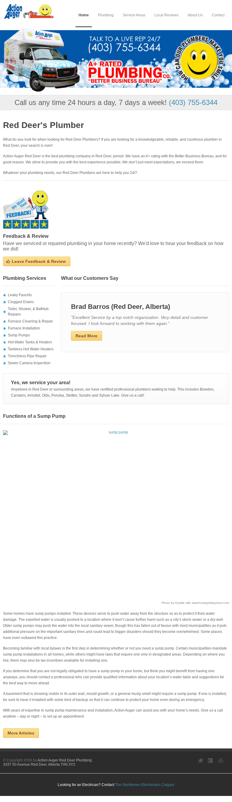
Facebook (211, 760)
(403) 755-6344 (193, 102)
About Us (195, 15)
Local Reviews (166, 15)
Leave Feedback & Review (39, 261)
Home (84, 15)
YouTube (221, 760)
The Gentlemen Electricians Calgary (144, 785)
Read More (87, 335)
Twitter (200, 760)
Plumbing (106, 15)
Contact (218, 15)
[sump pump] (116, 515)
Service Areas (134, 15)
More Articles (21, 733)
